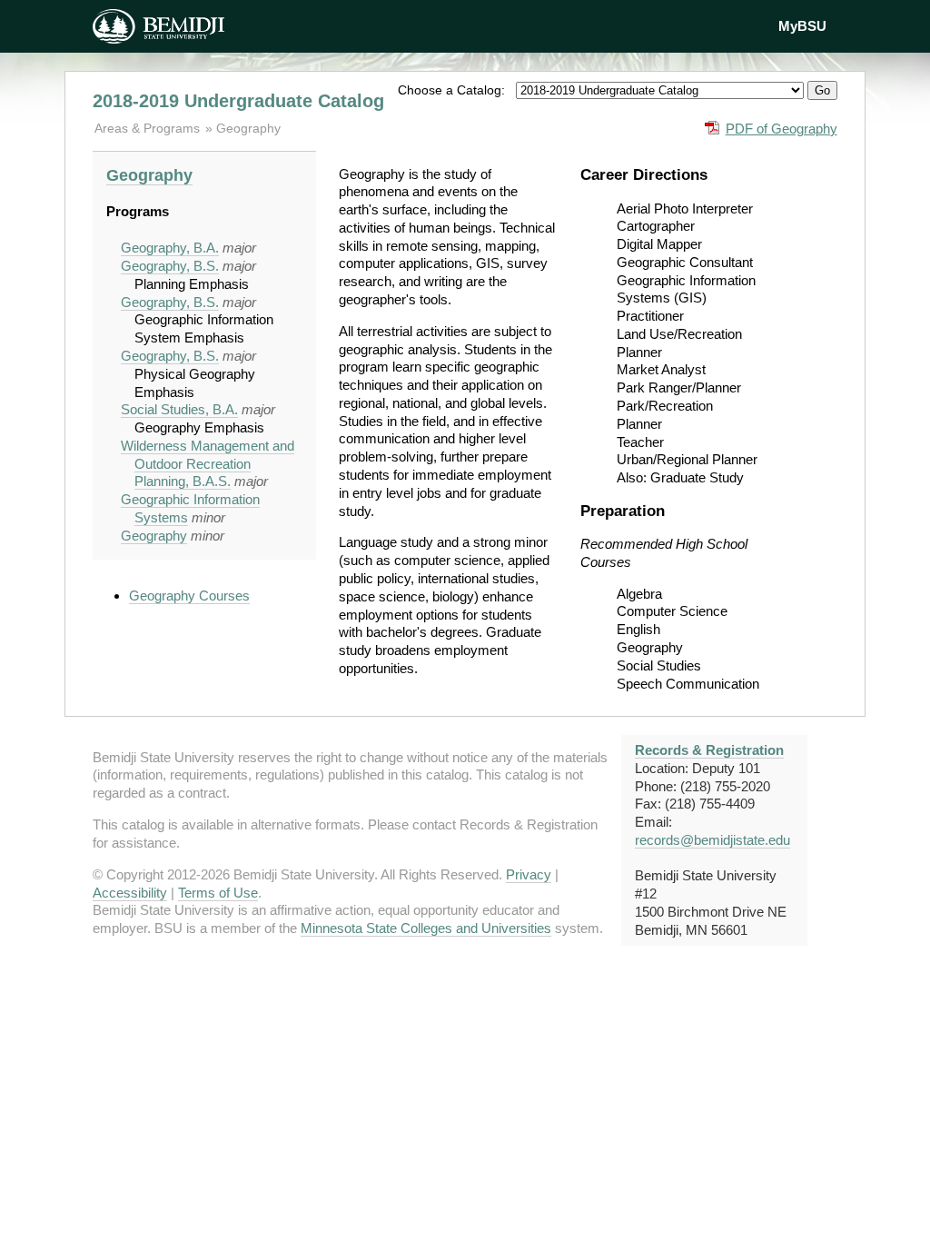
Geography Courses (189, 595)
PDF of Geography (781, 128)
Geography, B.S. (170, 265)
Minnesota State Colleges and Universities (426, 928)
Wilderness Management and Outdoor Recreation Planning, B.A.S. (207, 464)
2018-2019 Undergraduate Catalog (238, 101)
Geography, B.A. (170, 247)
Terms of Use (218, 892)
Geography (248, 128)
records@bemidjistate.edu (712, 840)
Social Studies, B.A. (179, 409)
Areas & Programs (148, 128)
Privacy (528, 874)
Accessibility (130, 892)
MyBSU (802, 26)
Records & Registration (709, 750)
